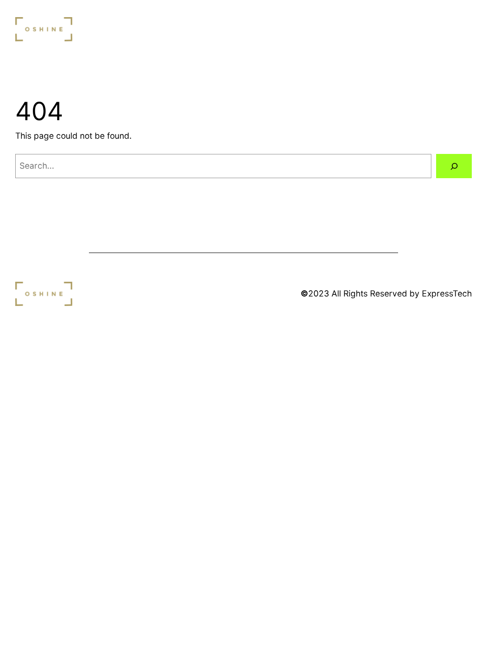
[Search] (454, 166)
